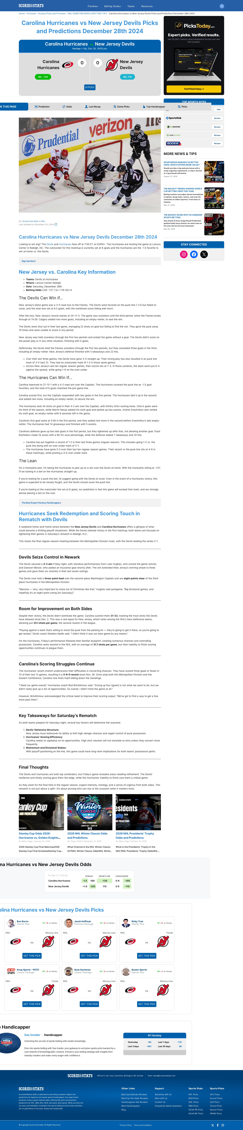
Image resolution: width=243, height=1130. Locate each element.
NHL (43, 221)
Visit (218, 109)
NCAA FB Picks (196, 1109)
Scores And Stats (30, 221)
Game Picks (123, 106)
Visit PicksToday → (194, 89)
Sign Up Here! (29, 261)
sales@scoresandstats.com (164, 1076)
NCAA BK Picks (196, 1113)
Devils (50, 244)
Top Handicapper (155, 106)
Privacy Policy (126, 1125)
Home (22, 13)
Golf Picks (215, 1102)
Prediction (44, 106)
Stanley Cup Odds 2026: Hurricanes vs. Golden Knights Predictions (38, 838)
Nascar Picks (216, 1109)
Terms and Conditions (143, 1125)
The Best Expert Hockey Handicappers (41, 502)
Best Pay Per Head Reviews (135, 1098)
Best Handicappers (131, 1106)
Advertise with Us (163, 1094)
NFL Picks (193, 1094)
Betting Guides (112, 6)
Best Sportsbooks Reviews (134, 1094)
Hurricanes (65, 244)
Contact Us (160, 1102)
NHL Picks (194, 1102)
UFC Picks (215, 1094)
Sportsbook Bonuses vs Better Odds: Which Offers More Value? (182, 163)
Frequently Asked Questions (168, 1106)
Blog (124, 1109)
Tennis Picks (216, 1106)
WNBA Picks (216, 1113)
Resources (147, 6)
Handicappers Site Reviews (135, 1102)
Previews (93, 6)
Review (217, 118)
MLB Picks (194, 1098)
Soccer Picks (216, 1098)
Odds (69, 106)
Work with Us (161, 1098)
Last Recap (95, 106)
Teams (131, 6)
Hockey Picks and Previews (52, 13)
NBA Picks (194, 1106)
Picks (184, 106)
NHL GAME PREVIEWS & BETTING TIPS (87, 13)
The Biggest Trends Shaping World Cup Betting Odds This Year (183, 189)
